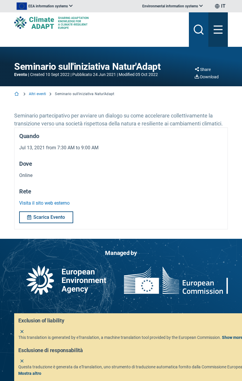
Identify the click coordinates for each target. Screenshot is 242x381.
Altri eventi (37, 94)
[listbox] (44, 6)
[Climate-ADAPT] (99, 22)
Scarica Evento (49, 217)
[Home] (17, 94)
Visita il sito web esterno (44, 203)
